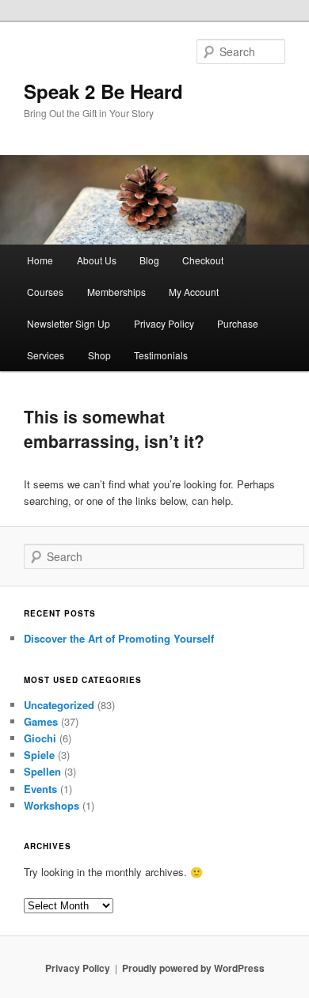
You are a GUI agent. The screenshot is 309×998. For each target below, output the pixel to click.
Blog (149, 260)
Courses (45, 291)
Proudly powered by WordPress (193, 968)
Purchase (237, 323)
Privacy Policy (164, 323)
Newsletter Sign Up (68, 323)
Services (45, 355)
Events (40, 788)
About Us (96, 260)
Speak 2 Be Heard (103, 91)
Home (40, 260)
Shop (99, 355)
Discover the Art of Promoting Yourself (119, 638)
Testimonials (161, 355)
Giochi (40, 738)
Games (41, 721)
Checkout (202, 260)
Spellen (42, 771)
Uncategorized (59, 704)
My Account (194, 291)
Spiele (39, 754)
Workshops (51, 805)
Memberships (116, 291)
